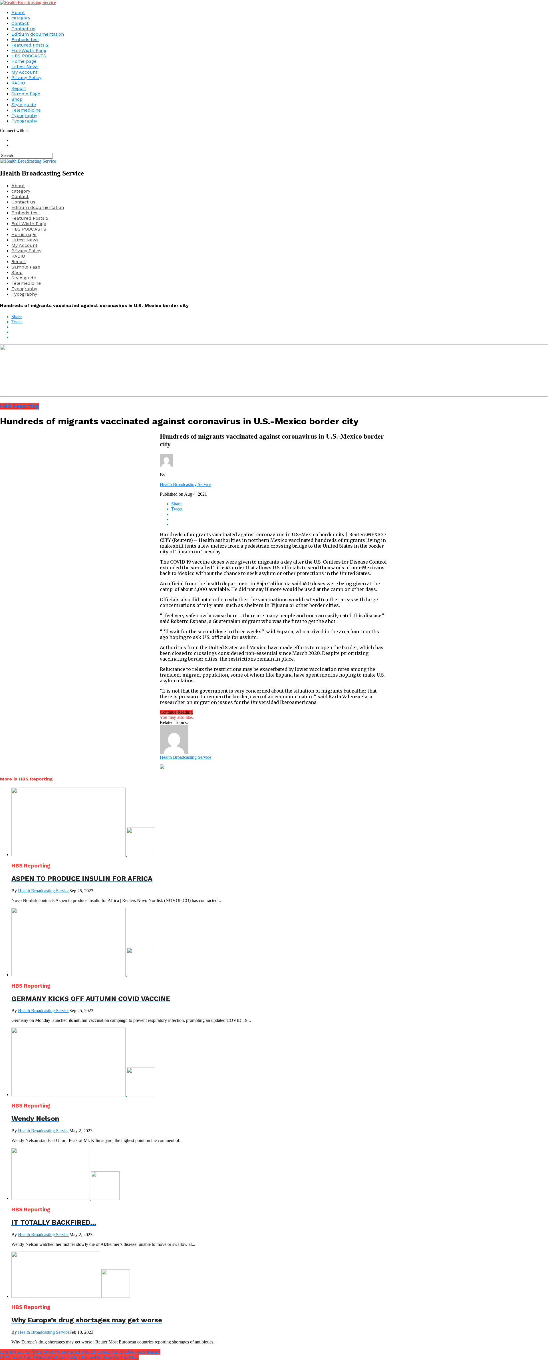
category (20, 18)
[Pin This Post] (279, 332)
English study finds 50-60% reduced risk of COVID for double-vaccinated (80, 1352)
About (18, 12)
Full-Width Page (28, 50)
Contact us (23, 28)
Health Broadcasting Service (185, 484)
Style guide (23, 104)
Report (18, 88)
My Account (24, 72)
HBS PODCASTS (28, 55)
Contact (20, 23)
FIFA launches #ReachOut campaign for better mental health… (69, 1357)
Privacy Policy (26, 77)
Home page (24, 61)
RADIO (18, 83)
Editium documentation (37, 34)
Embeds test (25, 39)
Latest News (25, 66)
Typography (24, 115)
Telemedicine (26, 110)
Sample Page (25, 93)
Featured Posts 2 (30, 45)
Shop (17, 99)
